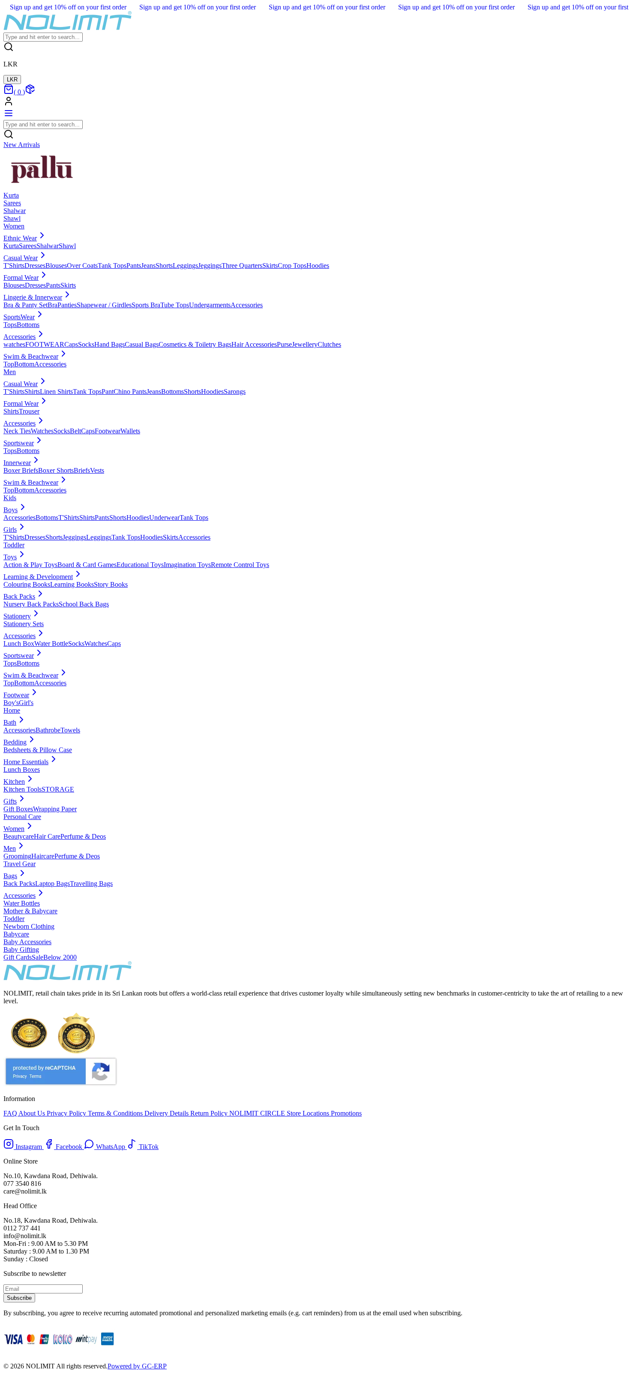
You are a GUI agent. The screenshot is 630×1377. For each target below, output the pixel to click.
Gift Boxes (18, 809)
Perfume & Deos (83, 836)
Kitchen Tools (22, 789)
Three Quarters (242, 265)
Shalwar (47, 245)
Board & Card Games (87, 564)
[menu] (8, 116)
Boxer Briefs (20, 470)
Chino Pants (130, 391)
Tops (10, 324)
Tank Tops (112, 265)
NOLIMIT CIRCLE (258, 1113)
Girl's (26, 702)
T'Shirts (13, 265)
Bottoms (28, 324)
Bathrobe (48, 730)
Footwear (107, 431)
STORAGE (58, 789)
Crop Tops (292, 265)
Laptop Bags (52, 883)
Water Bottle (51, 643)
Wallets (130, 431)
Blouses (56, 265)
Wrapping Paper (55, 809)
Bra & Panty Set (25, 305)
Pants (133, 265)
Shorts (164, 265)
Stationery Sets (23, 623)
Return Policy (209, 1113)
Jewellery (305, 344)
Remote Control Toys (240, 564)
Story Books (111, 584)
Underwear (164, 517)
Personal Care (22, 816)
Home (11, 710)
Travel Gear (19, 863)
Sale (37, 957)
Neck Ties (17, 431)
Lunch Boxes (21, 769)
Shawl (67, 245)
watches (14, 344)
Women (13, 226)
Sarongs (235, 391)
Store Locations (308, 1113)
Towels (70, 730)
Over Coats (82, 265)
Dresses (34, 265)
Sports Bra (146, 305)
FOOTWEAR (44, 344)
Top (8, 364)
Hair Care (47, 836)
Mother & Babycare (30, 911)
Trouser (29, 411)
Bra (52, 305)
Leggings (185, 265)
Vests (97, 470)
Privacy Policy (67, 1113)
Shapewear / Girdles (104, 305)
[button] (315, 102)
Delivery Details (167, 1113)
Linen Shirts (56, 391)
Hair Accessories (254, 344)
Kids (9, 497)
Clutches (329, 344)
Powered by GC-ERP (137, 1366)
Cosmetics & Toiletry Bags (195, 344)
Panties (67, 305)
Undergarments (210, 305)
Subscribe (19, 1298)
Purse (284, 344)
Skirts (270, 265)
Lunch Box (18, 643)
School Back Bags (84, 604)
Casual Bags (142, 344)
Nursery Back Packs (31, 604)
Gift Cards (17, 957)
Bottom (24, 364)
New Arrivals (21, 144)
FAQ (10, 1113)
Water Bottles (21, 903)
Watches (42, 431)
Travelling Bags (91, 883)
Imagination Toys (187, 564)
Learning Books (72, 584)
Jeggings (210, 265)
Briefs (82, 470)
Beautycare (18, 836)
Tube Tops (174, 305)
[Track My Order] (30, 92)
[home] (67, 28)
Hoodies (317, 265)
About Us (32, 1113)
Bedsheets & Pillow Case (37, 749)
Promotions (345, 1113)
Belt (75, 431)
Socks (86, 344)
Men (9, 371)
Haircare (42, 856)
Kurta (11, 245)
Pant (108, 391)
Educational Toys (140, 564)
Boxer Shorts (56, 470)
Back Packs (19, 883)
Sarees (27, 245)
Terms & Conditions (116, 1113)
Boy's (11, 702)
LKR (12, 79)
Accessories (247, 305)
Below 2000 (60, 957)
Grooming (17, 856)
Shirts (32, 391)
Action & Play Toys (30, 564)
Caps (71, 344)
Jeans (148, 265)
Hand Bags (109, 344)
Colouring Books (26, 584)
